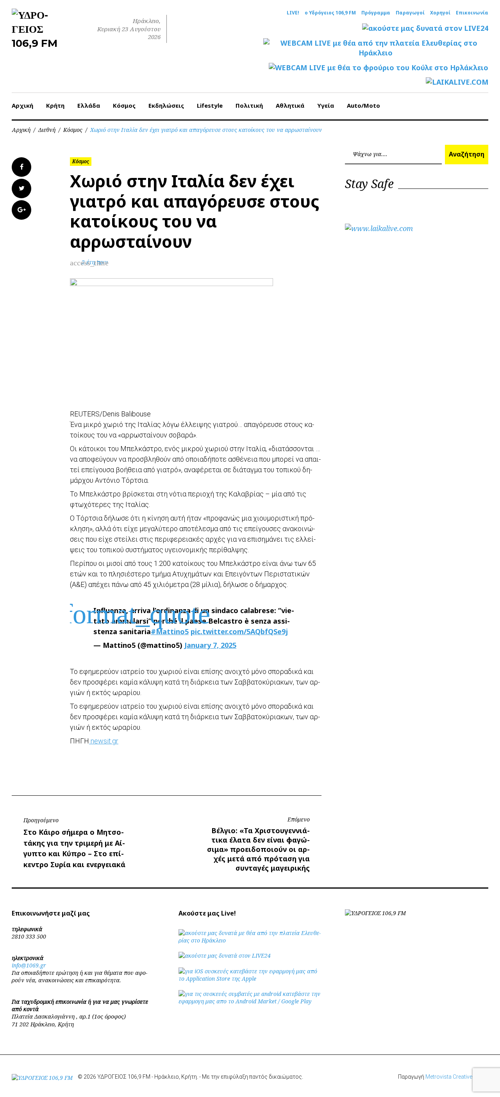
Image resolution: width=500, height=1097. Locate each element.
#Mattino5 (170, 631)
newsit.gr (103, 741)
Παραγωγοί (410, 13)
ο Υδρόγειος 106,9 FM (330, 13)
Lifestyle (210, 105)
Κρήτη (55, 105)
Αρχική (22, 105)
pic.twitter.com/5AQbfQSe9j (239, 631)
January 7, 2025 (210, 645)
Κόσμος (124, 105)
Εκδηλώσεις (166, 105)
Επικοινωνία (472, 13)
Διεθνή (46, 129)
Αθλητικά (290, 105)
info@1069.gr (29, 965)
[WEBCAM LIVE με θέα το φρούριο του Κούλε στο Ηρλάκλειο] (378, 68)
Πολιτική (249, 105)
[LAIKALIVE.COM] (457, 82)
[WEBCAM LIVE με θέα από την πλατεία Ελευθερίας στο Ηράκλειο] (375, 48)
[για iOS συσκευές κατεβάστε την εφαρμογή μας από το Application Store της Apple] (250, 978)
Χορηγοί (440, 13)
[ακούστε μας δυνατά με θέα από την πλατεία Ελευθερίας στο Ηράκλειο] (250, 940)
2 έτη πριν (95, 262)
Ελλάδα (88, 105)
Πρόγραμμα (375, 13)
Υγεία (325, 105)
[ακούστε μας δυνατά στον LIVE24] (425, 28)
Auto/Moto (363, 105)
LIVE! (293, 13)
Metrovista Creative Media (456, 1077)
